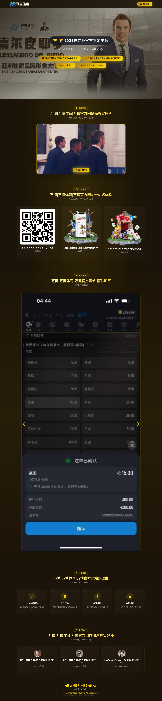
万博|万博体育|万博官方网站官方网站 (80, 693)
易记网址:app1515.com (93, 65)
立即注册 (146, 4)
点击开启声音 (82, 170)
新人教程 (67, 65)
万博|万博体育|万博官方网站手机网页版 (104, 58)
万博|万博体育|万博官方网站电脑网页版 (61, 58)
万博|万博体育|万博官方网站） (81, 685)
